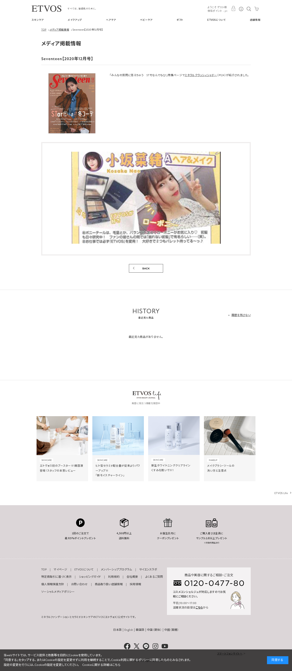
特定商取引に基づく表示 (56, 577)
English (128, 630)
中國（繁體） (171, 630)
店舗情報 (255, 19)
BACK (146, 268)
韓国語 (140, 630)
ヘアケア (111, 19)
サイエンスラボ (148, 569)
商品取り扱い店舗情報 (109, 584)
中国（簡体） (154, 630)
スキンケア (38, 19)
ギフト (180, 19)
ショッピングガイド (90, 577)
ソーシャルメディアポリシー (58, 592)
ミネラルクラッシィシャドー (201, 75)
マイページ (60, 569)
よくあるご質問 (154, 577)
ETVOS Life (281, 493)
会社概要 (132, 577)
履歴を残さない (241, 315)
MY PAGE (233, 8)
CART (256, 8)
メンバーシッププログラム (116, 569)
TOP (44, 569)
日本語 (117, 630)
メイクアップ (75, 19)
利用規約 (113, 577)
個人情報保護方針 (52, 584)
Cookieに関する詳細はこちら (101, 665)
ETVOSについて (216, 19)
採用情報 (135, 584)
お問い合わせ (79, 584)
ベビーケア (146, 19)
